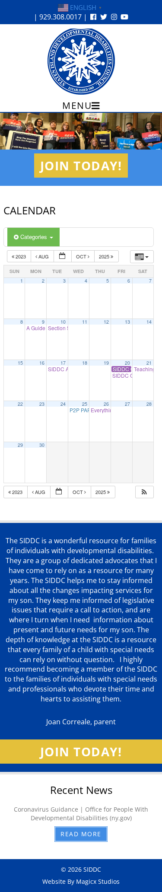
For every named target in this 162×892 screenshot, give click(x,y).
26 (106, 404)
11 (84, 322)
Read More (81, 834)
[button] (144, 492)
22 (20, 404)
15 (20, 363)
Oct (82, 256)
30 (41, 445)
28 (149, 404)
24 (63, 404)
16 (41, 363)
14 (149, 322)
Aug (43, 256)
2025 (105, 256)
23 (41, 404)
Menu (77, 105)
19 (106, 363)
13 (127, 322)
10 (63, 322)
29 (20, 445)
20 (127, 363)
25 (84, 404)
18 (84, 363)
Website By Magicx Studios (81, 881)
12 (106, 322)
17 (63, 363)
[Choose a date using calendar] (63, 256)
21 (149, 363)
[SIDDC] (81, 61)
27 (127, 404)
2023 (20, 256)
